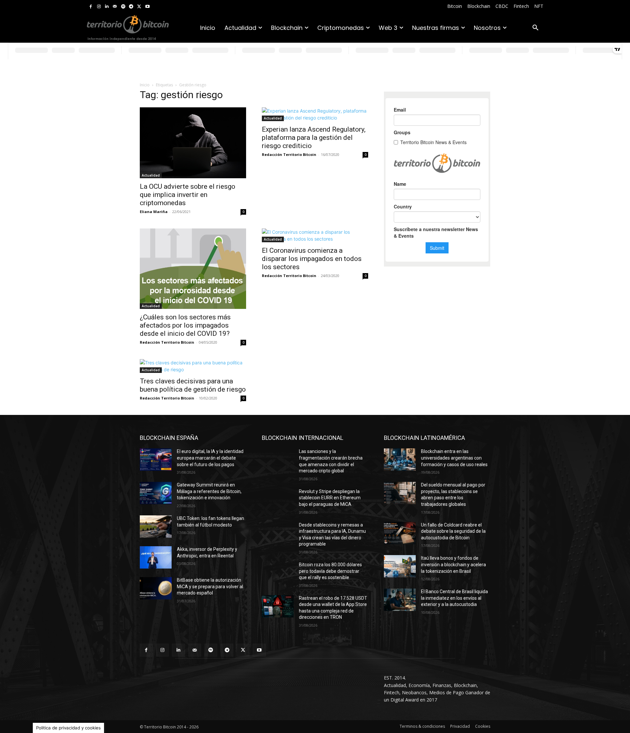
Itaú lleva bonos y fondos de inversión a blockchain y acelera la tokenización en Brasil (453, 564)
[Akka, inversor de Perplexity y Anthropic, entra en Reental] (156, 557)
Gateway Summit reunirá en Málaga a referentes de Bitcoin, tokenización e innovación (209, 491)
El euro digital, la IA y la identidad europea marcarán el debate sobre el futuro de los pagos (210, 458)
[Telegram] (131, 7)
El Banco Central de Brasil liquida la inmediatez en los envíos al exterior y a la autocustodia (454, 598)
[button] (535, 28)
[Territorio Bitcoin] (128, 28)
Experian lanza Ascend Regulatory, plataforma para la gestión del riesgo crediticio (314, 137)
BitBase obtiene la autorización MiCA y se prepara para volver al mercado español (210, 586)
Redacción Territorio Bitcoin (289, 154)
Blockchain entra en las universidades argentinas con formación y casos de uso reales (454, 458)
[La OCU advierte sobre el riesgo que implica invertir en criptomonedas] (193, 142)
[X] (139, 7)
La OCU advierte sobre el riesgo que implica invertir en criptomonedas (187, 195)
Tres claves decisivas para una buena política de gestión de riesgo (193, 385)
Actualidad (151, 175)
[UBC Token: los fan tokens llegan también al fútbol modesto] (156, 526)
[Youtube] (147, 7)
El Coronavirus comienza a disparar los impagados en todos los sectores (312, 259)
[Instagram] (99, 7)
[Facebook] (91, 7)
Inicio (145, 85)
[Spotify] (123, 7)
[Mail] (115, 7)
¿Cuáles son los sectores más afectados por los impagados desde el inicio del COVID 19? (185, 325)
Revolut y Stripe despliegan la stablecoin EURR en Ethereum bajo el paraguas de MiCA (330, 498)
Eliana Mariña (154, 211)
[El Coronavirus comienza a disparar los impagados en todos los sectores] (315, 235)
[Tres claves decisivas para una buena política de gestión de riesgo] (193, 366)
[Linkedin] (107, 7)
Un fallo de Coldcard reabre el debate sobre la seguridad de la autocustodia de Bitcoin (453, 531)
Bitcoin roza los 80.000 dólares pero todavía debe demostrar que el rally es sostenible (330, 571)
